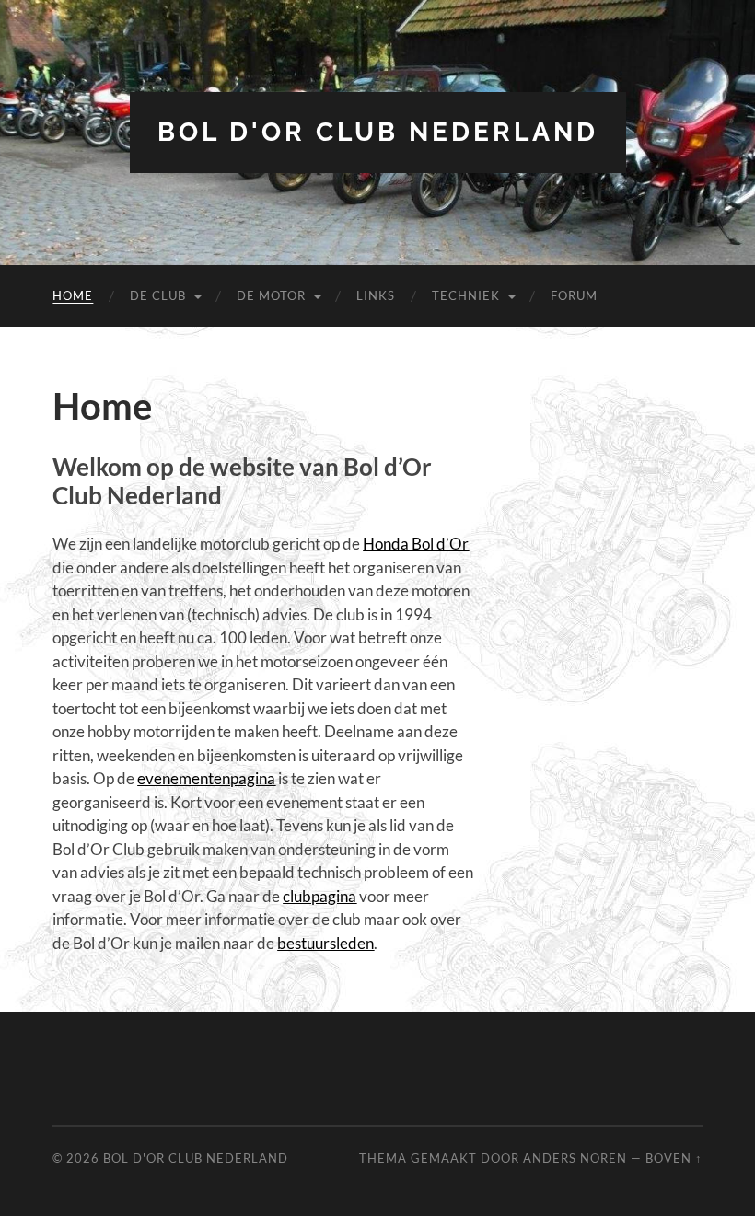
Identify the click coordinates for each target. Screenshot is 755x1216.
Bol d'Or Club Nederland (377, 132)
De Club (158, 295)
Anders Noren (575, 1158)
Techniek (466, 295)
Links (375, 295)
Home (72, 295)
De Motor (271, 295)
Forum (574, 295)
